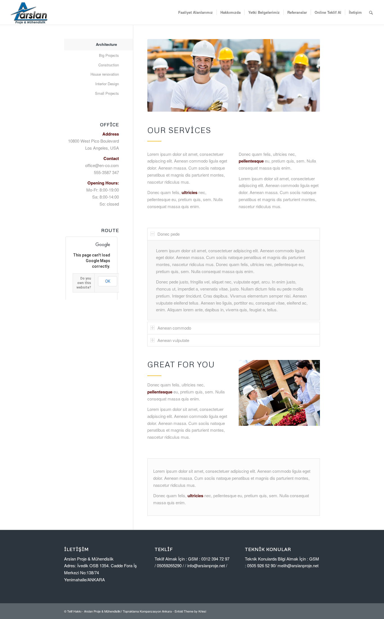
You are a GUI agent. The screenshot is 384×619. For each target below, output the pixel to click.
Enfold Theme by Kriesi (190, 611)
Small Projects (107, 93)
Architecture (106, 44)
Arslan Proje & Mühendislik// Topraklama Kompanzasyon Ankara (128, 611)
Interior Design (107, 83)
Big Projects (109, 55)
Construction (108, 64)
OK (107, 281)
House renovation (105, 74)
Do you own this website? (83, 282)
